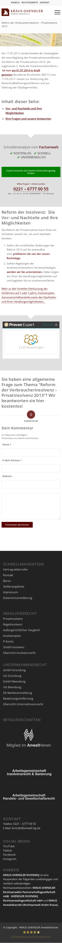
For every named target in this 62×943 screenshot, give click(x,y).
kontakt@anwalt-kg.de (26, 828)
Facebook (9, 855)
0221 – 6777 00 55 (31, 189)
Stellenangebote (13, 586)
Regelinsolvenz (12, 624)
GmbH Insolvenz (13, 647)
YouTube (9, 846)
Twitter (7, 850)
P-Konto (8, 641)
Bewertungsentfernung (18, 698)
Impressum (10, 592)
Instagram (9, 859)
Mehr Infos (48, 324)
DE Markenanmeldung (17, 693)
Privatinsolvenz (13, 619)
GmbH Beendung (14, 681)
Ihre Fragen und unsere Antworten (28, 119)
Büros (7, 581)
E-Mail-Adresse (12, 460)
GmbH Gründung (14, 670)
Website (7, 476)
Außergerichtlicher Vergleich (21, 630)
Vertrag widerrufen (15, 569)
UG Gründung (12, 676)
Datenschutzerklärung (17, 598)
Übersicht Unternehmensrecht (23, 704)
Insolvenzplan (12, 636)
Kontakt (8, 575)
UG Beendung (12, 687)
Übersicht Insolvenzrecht (19, 653)
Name (6, 444)
